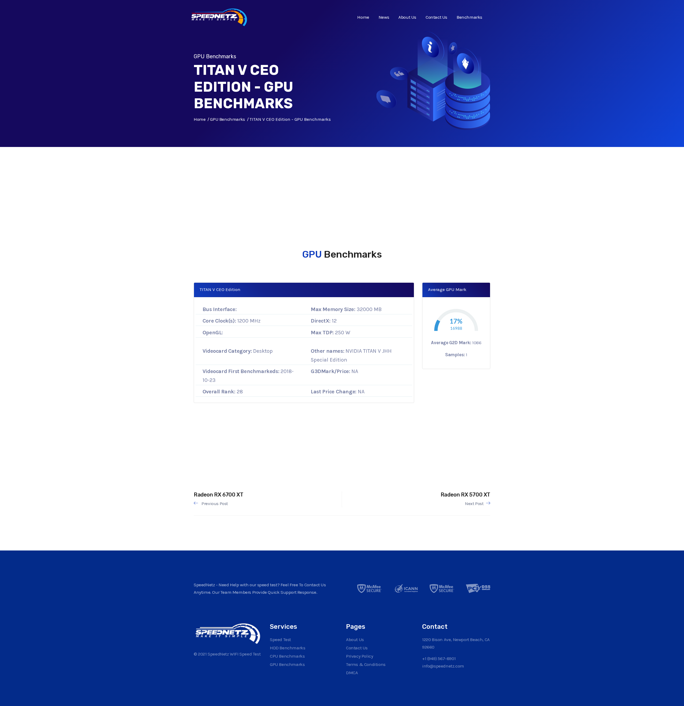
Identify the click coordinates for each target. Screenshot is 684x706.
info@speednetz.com (443, 666)
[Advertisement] (338, 184)
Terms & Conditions (366, 664)
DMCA (352, 672)
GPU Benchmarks (227, 119)
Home (363, 17)
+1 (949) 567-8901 (439, 658)
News (384, 17)
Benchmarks (469, 17)
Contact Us (436, 17)
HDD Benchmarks (287, 647)
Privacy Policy (359, 656)
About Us (407, 17)
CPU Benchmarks (287, 656)
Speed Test (280, 639)
